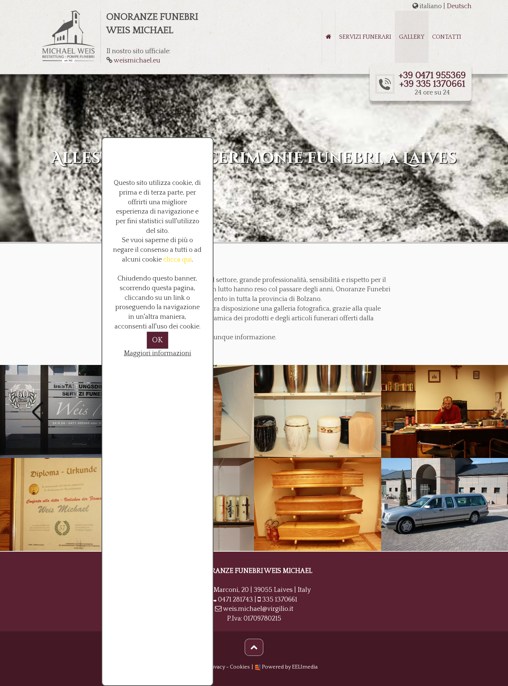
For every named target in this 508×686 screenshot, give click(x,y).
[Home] (328, 37)
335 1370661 (279, 599)
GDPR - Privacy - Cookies (219, 667)
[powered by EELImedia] (257, 667)
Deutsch (459, 6)
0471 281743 (235, 599)
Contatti (446, 36)
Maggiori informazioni (157, 353)
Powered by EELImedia (290, 667)
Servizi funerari (365, 36)
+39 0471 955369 (432, 75)
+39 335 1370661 (432, 84)
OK (157, 340)
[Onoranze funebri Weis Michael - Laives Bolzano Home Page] (68, 36)
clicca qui (177, 259)
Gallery (411, 36)
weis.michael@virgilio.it (258, 609)
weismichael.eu (137, 60)
